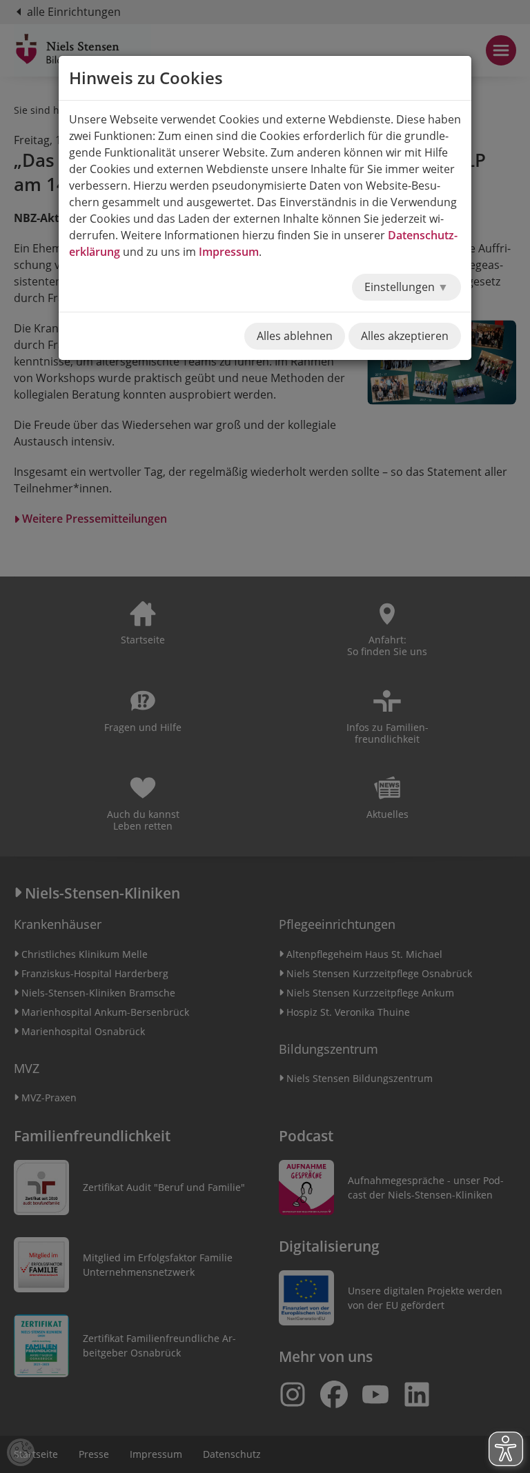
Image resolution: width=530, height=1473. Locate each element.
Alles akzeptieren (405, 335)
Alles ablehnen (295, 335)
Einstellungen (401, 286)
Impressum (229, 251)
